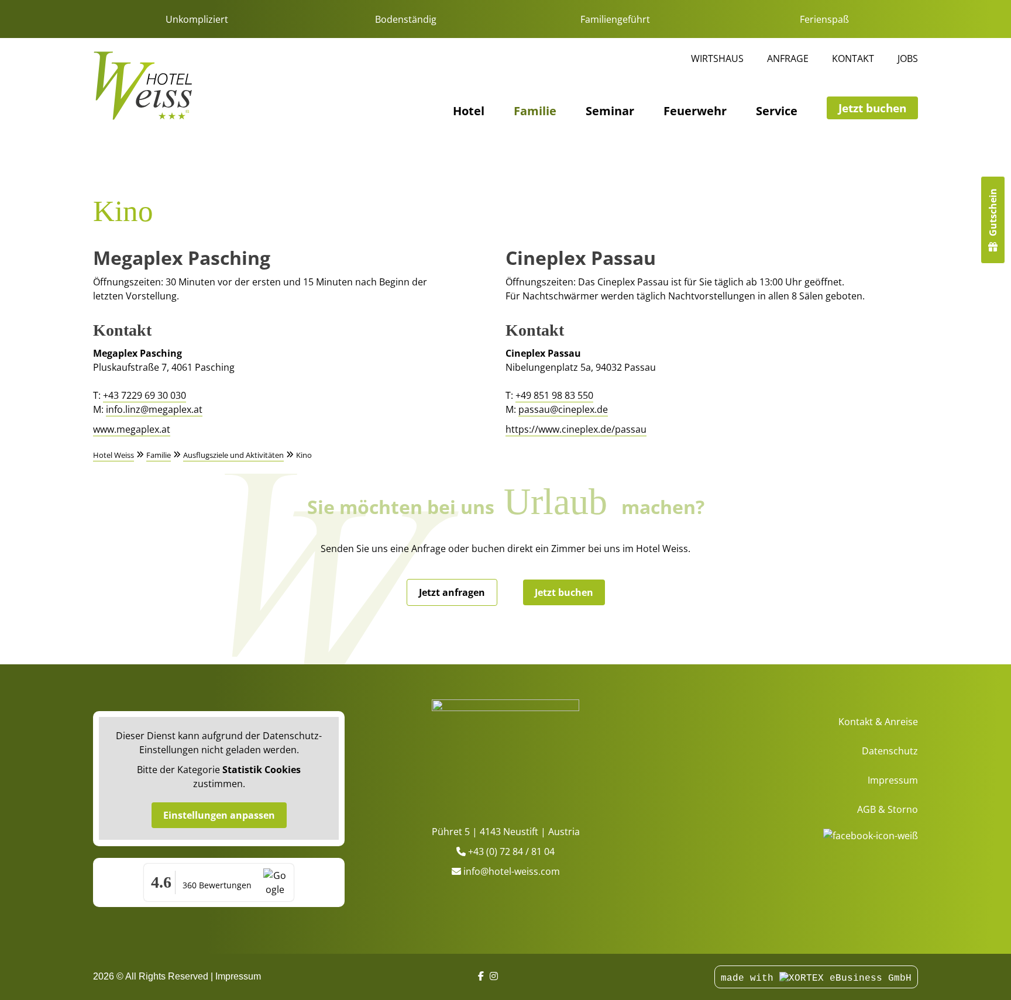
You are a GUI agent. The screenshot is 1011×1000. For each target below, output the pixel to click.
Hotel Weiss (113, 455)
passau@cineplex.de (563, 409)
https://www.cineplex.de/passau (576, 429)
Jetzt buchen (872, 108)
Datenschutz (890, 750)
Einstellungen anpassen (219, 815)
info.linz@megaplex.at (154, 409)
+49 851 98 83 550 (554, 395)
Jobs (907, 58)
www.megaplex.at (131, 429)
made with (750, 978)
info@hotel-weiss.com (511, 871)
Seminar (610, 112)
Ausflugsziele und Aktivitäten (233, 455)
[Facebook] (481, 976)
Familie (535, 112)
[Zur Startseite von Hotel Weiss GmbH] (142, 86)
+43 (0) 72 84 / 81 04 (511, 851)
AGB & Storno (887, 809)
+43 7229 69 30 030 (144, 395)
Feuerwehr (695, 112)
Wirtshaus (717, 58)
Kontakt (853, 58)
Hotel (468, 112)
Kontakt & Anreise (878, 721)
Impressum (893, 780)
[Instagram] (494, 976)
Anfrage (788, 58)
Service (776, 112)
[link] (505, 753)
